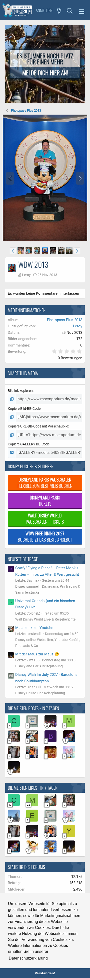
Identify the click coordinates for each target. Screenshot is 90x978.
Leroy (26, 275)
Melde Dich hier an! (45, 72)
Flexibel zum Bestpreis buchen (45, 482)
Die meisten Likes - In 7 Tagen (33, 787)
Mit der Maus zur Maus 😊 (37, 654)
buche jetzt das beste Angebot (45, 536)
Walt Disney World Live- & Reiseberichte (45, 619)
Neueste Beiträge (23, 559)
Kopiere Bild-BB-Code (24, 409)
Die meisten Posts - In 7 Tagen (33, 708)
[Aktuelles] (59, 10)
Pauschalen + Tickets (45, 518)
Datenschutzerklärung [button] (28, 958)
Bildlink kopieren (20, 391)
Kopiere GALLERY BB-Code (29, 444)
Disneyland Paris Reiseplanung (39, 666)
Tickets (45, 500)
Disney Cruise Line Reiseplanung (40, 693)
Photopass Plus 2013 (64, 320)
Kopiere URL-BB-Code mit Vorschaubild (38, 426)
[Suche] (69, 10)
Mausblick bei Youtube (34, 628)
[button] (82, 10)
